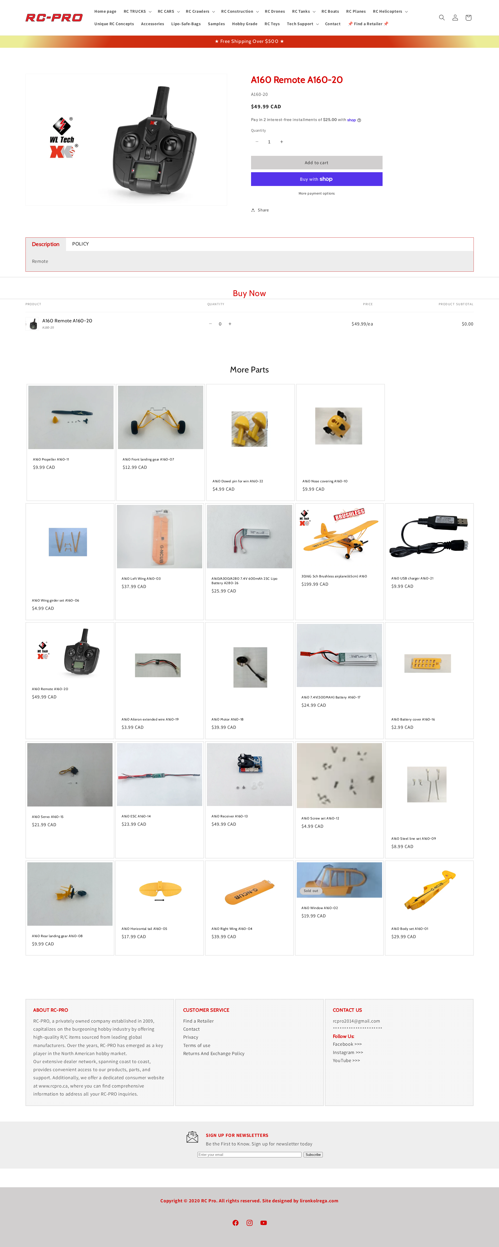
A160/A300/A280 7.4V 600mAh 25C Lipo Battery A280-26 (245, 580)
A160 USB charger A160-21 (412, 578)
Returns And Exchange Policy (214, 1053)
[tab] (46, 244)
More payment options (317, 193)
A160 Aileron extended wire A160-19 (150, 719)
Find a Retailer (198, 1021)
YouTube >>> (346, 1060)
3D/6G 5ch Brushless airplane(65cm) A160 (334, 576)
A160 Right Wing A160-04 (232, 928)
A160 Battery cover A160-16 (413, 719)
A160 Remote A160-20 (50, 689)
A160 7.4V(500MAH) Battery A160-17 (331, 697)
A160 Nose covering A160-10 (325, 481)
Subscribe (313, 1155)
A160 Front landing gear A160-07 (148, 459)
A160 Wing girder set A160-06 (55, 600)
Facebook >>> (347, 1044)
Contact (191, 1029)
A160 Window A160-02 (319, 908)
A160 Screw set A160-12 (320, 818)
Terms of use (197, 1045)
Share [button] (263, 210)
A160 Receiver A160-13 (230, 816)
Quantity (258, 130)
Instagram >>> (348, 1052)
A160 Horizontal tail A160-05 (144, 928)
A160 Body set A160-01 (409, 928)
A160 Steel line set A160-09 (413, 838)
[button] (137, 11)
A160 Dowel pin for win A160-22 (238, 481)
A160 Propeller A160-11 (51, 459)
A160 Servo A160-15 (48, 817)
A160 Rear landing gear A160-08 (57, 935)
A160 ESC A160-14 (136, 816)
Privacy (190, 1037)
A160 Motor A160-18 (228, 719)
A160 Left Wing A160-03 (141, 578)
